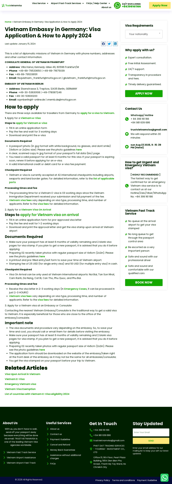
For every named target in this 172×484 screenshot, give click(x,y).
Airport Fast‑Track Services (66, 3)
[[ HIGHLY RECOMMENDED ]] (127, 185)
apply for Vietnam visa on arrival (49, 214)
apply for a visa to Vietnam (97, 113)
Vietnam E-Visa (15, 379)
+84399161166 (131, 6)
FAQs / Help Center (96, 3)
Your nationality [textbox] (138, 34)
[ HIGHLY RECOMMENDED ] (145, 174)
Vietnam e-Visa (31, 118)
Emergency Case (74, 288)
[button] (103, 44)
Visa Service (39, 3)
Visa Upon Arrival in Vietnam (22, 374)
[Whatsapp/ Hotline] (127, 119)
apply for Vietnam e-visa (31, 123)
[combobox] (143, 34)
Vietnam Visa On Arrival (36, 209)
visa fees (43, 203)
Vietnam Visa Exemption (20, 389)
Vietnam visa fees (20, 200)
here (79, 149)
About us (106, 7)
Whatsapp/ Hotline (142, 115)
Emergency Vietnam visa (20, 384)
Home (8, 21)
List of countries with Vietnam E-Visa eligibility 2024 (37, 394)
